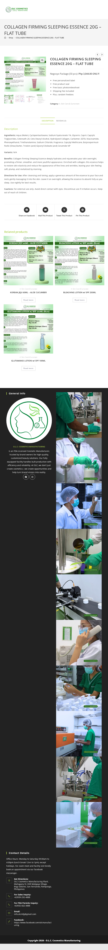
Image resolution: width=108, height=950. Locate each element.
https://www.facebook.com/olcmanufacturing (32, 923)
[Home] (5, 37)
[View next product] (102, 55)
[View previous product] (97, 55)
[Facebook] (26, 477)
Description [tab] (47, 121)
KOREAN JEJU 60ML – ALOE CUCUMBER (28, 292)
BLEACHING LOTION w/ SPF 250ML (79, 292)
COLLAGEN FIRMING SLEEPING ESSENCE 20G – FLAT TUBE (40, 37)
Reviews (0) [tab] (61, 121)
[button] (42, 60)
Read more (28, 300)
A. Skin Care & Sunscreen (69, 103)
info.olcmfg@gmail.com (25, 914)
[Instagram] (32, 477)
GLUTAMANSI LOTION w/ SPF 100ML (28, 360)
